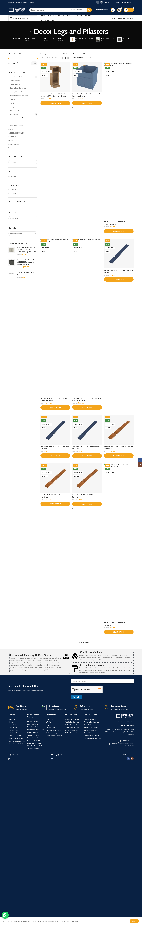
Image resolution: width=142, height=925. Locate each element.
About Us (12, 719)
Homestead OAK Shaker (35, 738)
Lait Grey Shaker (32, 724)
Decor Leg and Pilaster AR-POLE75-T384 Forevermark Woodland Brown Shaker (53, 95)
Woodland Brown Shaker (35, 746)
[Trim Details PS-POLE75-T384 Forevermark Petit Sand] (119, 542)
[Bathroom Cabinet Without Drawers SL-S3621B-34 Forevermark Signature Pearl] (11, 251)
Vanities (11, 148)
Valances (14, 122)
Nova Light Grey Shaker (34, 743)
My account (50, 719)
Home (42, 54)
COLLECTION (12, 140)
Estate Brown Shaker (34, 740)
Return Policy (13, 727)
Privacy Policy (13, 725)
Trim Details (14, 114)
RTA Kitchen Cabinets (90, 652)
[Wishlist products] (113, 10)
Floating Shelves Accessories (19, 92)
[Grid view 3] (65, 57)
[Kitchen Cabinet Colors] (75, 668)
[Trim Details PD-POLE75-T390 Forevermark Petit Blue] (55, 430)
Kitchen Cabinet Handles (73, 733)
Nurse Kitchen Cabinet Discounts (16, 745)
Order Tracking (50, 727)
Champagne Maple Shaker (35, 729)
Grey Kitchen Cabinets (91, 719)
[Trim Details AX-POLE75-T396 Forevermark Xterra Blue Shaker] (87, 317)
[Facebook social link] (97, 2)
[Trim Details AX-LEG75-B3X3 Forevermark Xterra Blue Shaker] (87, 77)
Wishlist (48, 722)
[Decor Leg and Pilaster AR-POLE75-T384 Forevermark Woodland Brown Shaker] (55, 77)
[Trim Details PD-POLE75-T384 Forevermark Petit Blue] (119, 253)
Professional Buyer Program (55, 733)
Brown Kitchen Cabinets (91, 733)
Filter (34, 63)
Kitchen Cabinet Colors (91, 664)
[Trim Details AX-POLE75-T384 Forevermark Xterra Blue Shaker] (119, 141)
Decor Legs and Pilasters (20, 118)
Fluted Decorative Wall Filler (19, 96)
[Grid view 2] (62, 57)
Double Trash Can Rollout (18, 88)
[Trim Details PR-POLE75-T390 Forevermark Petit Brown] (55, 478)
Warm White (88, 725)
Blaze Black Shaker (33, 727)
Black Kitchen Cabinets (91, 727)
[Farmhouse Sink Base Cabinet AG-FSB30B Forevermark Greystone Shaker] (11, 263)
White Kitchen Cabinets (91, 722)
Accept (134, 921)
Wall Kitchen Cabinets (72, 722)
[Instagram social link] (101, 2)
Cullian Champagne (33, 732)
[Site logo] (17, 10)
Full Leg (12, 99)
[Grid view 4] (68, 57)
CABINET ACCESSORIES (16, 133)
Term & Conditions (15, 736)
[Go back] (31, 31)
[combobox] (22, 162)
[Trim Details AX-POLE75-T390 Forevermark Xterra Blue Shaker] (55, 317)
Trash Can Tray (14, 110)
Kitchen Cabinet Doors (72, 725)
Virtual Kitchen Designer (54, 736)
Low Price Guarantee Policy (17, 741)
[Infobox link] (23, 708)
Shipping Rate (13, 733)
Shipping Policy (13, 730)
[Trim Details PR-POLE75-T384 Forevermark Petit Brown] (119, 430)
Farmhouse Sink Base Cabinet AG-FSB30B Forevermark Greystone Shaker (27, 262)
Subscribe (76, 697)
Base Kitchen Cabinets (72, 719)
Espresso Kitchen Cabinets (92, 738)
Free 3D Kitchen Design (53, 730)
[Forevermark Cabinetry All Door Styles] (66, 656)
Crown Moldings (15, 84)
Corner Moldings (15, 80)
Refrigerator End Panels (17, 107)
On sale (13, 190)
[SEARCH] (89, 10)
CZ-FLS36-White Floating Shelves (25, 273)
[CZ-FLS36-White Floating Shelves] (11, 274)
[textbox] (23, 162)
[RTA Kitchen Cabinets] (75, 656)
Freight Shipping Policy (16, 738)
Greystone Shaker (33, 735)
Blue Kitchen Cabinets (91, 730)
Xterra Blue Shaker (33, 749)
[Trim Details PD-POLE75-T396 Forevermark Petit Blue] (87, 430)
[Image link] (24, 836)
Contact (11, 722)
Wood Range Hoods (16, 125)
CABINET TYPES (13, 137)
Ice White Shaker (32, 721)
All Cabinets (12, 129)
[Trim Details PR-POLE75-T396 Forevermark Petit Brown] (87, 478)
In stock (13, 193)
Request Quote (51, 725)
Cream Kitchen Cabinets (91, 736)
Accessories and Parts (15, 77)
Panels (12, 103)
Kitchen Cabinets (13, 144)
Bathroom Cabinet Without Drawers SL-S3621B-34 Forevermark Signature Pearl (26, 250)
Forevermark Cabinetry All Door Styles (30, 655)
